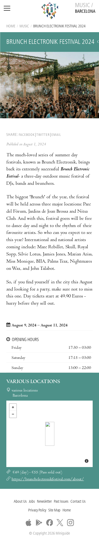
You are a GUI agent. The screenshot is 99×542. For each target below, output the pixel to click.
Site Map (54, 510)
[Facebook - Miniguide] (49, 522)
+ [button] (13, 407)
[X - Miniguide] (60, 522)
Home (10, 26)
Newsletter (44, 502)
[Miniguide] (49, 11)
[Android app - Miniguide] (39, 522)
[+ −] (49, 434)
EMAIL (56, 135)
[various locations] (49, 434)
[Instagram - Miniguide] (70, 522)
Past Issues (61, 502)
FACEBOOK (27, 135)
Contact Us (78, 502)
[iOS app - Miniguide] (28, 522)
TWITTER (43, 135)
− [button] (13, 414)
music (24, 26)
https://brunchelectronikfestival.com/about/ (48, 479)
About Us (20, 502)
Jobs (32, 502)
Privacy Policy (37, 510)
